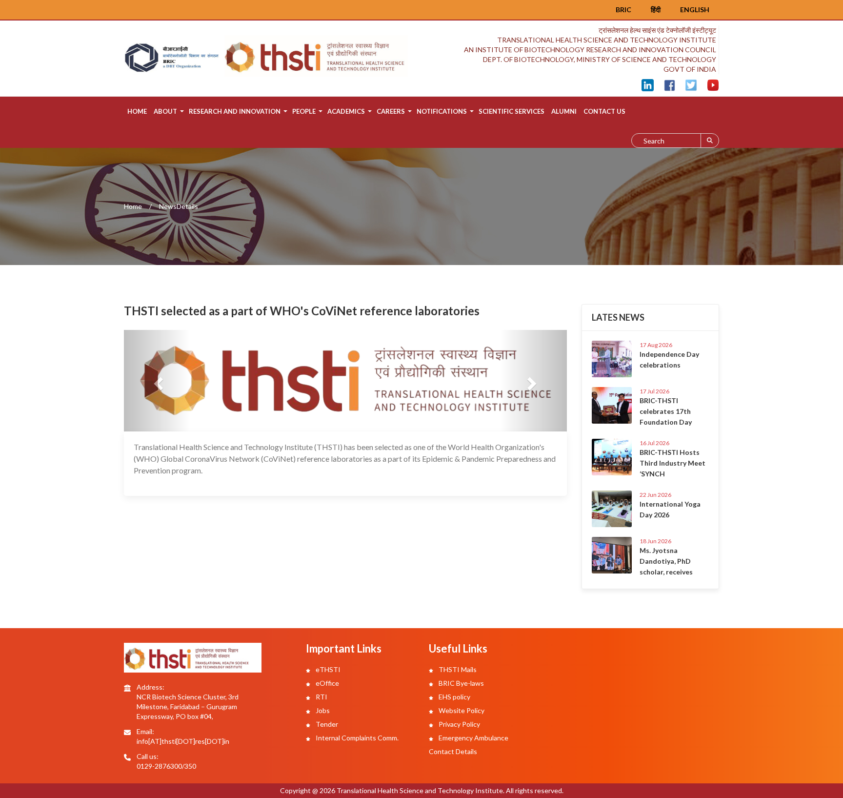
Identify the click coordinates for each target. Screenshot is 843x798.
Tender (326, 724)
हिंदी (656, 9)
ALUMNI (564, 111)
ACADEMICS (346, 111)
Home (137, 111)
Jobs (322, 710)
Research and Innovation (235, 111)
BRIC (623, 9)
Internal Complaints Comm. (356, 738)
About (165, 111)
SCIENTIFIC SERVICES (511, 111)
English (694, 9)
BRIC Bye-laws (460, 683)
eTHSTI (327, 669)
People (304, 111)
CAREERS (391, 111)
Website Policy (460, 710)
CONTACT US (604, 111)
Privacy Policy (458, 724)
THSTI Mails (457, 669)
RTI (320, 697)
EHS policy (453, 697)
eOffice (326, 683)
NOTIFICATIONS (442, 111)
